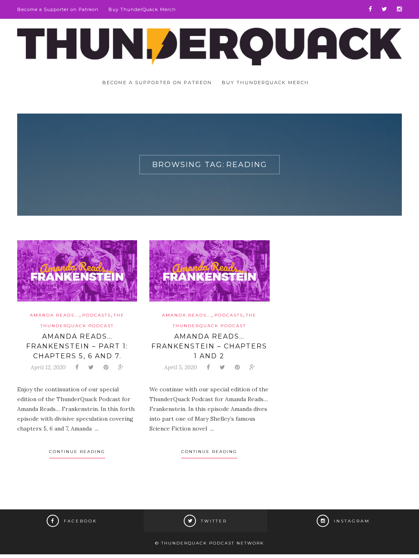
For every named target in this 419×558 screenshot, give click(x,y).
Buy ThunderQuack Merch (142, 9)
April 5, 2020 (180, 367)
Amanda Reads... (54, 315)
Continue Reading (77, 451)
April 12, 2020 (48, 367)
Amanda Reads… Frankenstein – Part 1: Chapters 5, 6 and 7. (77, 346)
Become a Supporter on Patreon (58, 9)
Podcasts (96, 315)
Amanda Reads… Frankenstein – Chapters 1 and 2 (209, 346)
